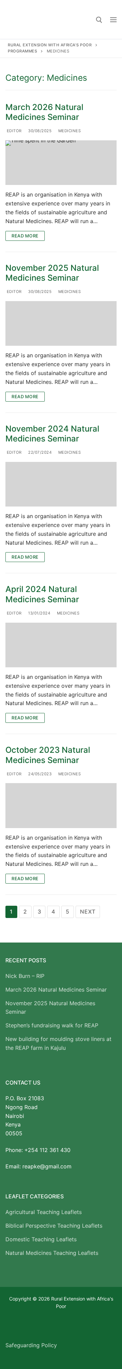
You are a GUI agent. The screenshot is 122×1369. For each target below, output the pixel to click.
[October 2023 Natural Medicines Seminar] (61, 805)
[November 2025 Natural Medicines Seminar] (61, 323)
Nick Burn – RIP (24, 976)
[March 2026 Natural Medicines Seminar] (61, 162)
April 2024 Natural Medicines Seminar (42, 594)
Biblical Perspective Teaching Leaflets (53, 1225)
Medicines (69, 130)
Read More (25, 235)
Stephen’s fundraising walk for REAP (51, 1025)
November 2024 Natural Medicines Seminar (52, 434)
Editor (13, 130)
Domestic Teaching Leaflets (41, 1239)
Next (88, 911)
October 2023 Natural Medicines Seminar (47, 755)
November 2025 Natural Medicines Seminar (52, 273)
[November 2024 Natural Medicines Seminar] (61, 484)
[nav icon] (113, 19)
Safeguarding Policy (31, 1345)
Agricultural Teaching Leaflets (43, 1212)
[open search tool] (99, 20)
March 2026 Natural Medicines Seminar (44, 112)
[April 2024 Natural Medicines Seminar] (61, 645)
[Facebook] (10, 1326)
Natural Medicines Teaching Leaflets (51, 1252)
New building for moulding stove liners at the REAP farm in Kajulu (58, 1043)
